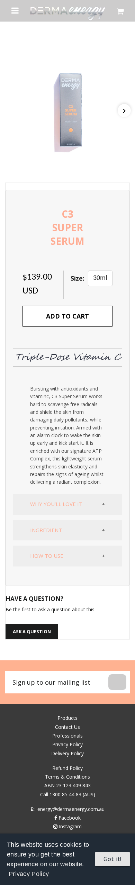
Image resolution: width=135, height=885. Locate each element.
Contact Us (67, 727)
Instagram (69, 826)
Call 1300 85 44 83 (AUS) (67, 794)
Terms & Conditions (67, 776)
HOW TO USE (46, 555)
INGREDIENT (46, 529)
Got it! (113, 859)
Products (67, 718)
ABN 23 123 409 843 (67, 785)
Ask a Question (32, 631)
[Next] (124, 110)
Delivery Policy (67, 753)
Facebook (69, 817)
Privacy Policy (29, 873)
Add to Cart (67, 316)
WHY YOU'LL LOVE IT (56, 503)
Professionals (67, 735)
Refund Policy (67, 768)
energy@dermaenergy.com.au (71, 809)
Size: (77, 278)
